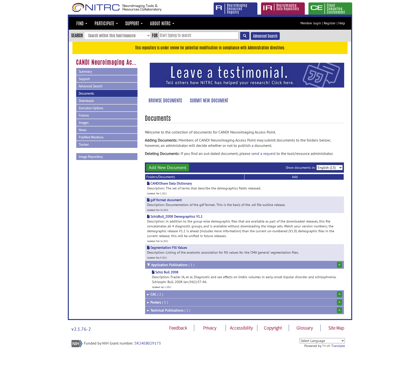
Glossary (305, 328)
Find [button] (80, 23)
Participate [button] (105, 23)
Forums (84, 115)
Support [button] (132, 23)
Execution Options (91, 108)
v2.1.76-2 (81, 329)
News (83, 130)
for (155, 35)
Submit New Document (209, 100)
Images (84, 122)
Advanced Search (265, 36)
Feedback (178, 328)
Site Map (336, 328)
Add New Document (167, 167)
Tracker (84, 144)
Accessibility (241, 328)
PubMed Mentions (91, 137)
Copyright (273, 328)
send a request (263, 153)
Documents (86, 93)
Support (84, 79)
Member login (310, 23)
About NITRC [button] (161, 23)
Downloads (86, 100)
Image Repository (91, 156)
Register (330, 23)
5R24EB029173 (147, 343)
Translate (338, 346)
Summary (85, 71)
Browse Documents (165, 100)
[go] (245, 36)
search (77, 35)
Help (341, 23)
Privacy (209, 328)
